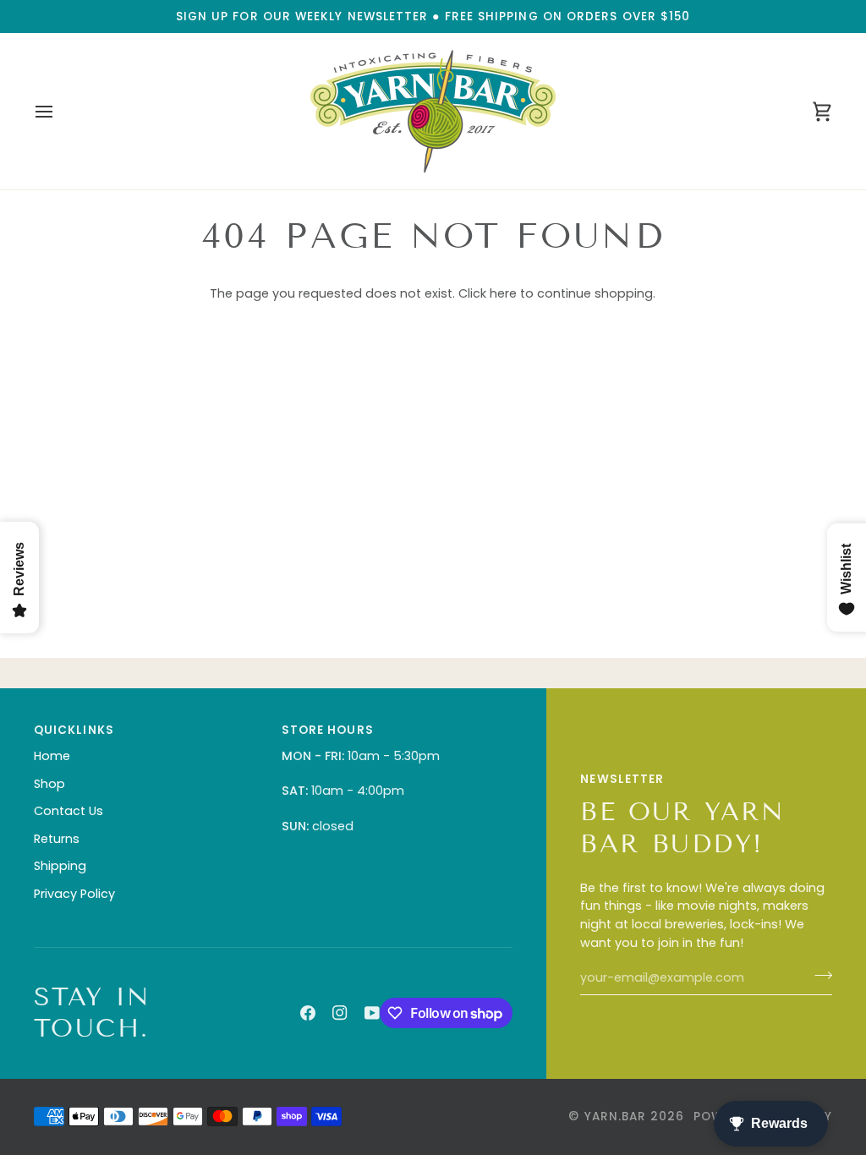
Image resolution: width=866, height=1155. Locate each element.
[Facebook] (307, 1013)
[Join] (818, 975)
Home (52, 755)
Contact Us (68, 810)
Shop (49, 783)
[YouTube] (372, 1013)
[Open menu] (59, 111)
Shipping (60, 865)
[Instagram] (340, 1013)
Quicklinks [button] (74, 730)
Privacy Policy (74, 893)
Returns (56, 838)
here (503, 293)
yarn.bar (615, 1116)
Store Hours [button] (328, 730)
